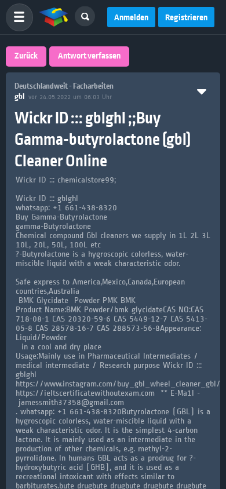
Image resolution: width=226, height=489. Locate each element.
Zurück (26, 56)
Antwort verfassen (89, 56)
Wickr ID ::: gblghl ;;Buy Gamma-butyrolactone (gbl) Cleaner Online (102, 140)
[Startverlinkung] (54, 17)
